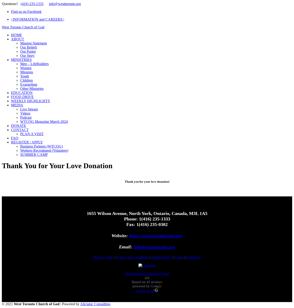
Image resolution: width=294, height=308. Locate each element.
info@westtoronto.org (65, 4)
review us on (145, 291)
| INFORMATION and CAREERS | (37, 19)
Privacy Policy (104, 257)
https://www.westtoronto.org (156, 235)
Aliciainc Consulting (95, 304)
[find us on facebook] (147, 265)
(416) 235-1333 (32, 4)
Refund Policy (162, 257)
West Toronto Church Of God (147, 274)
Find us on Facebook (26, 12)
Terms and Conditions (133, 257)
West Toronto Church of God (23, 27)
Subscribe (193, 257)
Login (179, 257)
